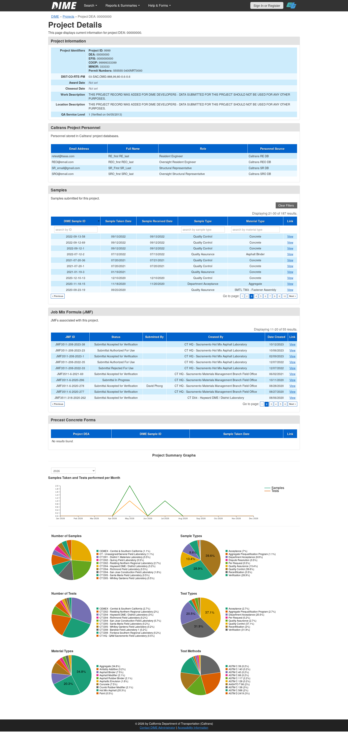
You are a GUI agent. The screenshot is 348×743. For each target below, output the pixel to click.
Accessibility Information (193, 727)
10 (284, 296)
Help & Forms (158, 5)
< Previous (57, 296)
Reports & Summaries (122, 5)
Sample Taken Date (118, 221)
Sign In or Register (267, 5)
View (290, 236)
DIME (55, 16)
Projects (68, 16)
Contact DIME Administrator (157, 727)
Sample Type (203, 221)
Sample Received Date (157, 221)
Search (89, 5)
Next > (292, 296)
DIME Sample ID (74, 221)
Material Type (255, 221)
